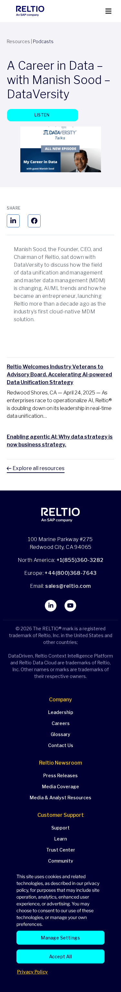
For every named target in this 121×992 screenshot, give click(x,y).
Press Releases (60, 775)
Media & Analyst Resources (60, 797)
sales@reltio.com (67, 586)
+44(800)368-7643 (70, 573)
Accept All (60, 956)
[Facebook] (34, 220)
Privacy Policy (32, 971)
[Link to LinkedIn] (50, 605)
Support (60, 827)
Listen (42, 115)
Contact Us (60, 745)
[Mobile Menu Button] (108, 11)
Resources (18, 41)
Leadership (60, 712)
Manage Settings (60, 937)
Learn (60, 838)
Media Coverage (60, 786)
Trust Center (60, 850)
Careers (61, 723)
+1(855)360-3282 (80, 560)
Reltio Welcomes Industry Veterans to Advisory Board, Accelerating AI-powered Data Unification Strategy (59, 374)
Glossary (60, 734)
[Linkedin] (13, 220)
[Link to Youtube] (70, 605)
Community (60, 861)
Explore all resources (38, 468)
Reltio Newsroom (60, 763)
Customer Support (60, 815)
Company (60, 699)
